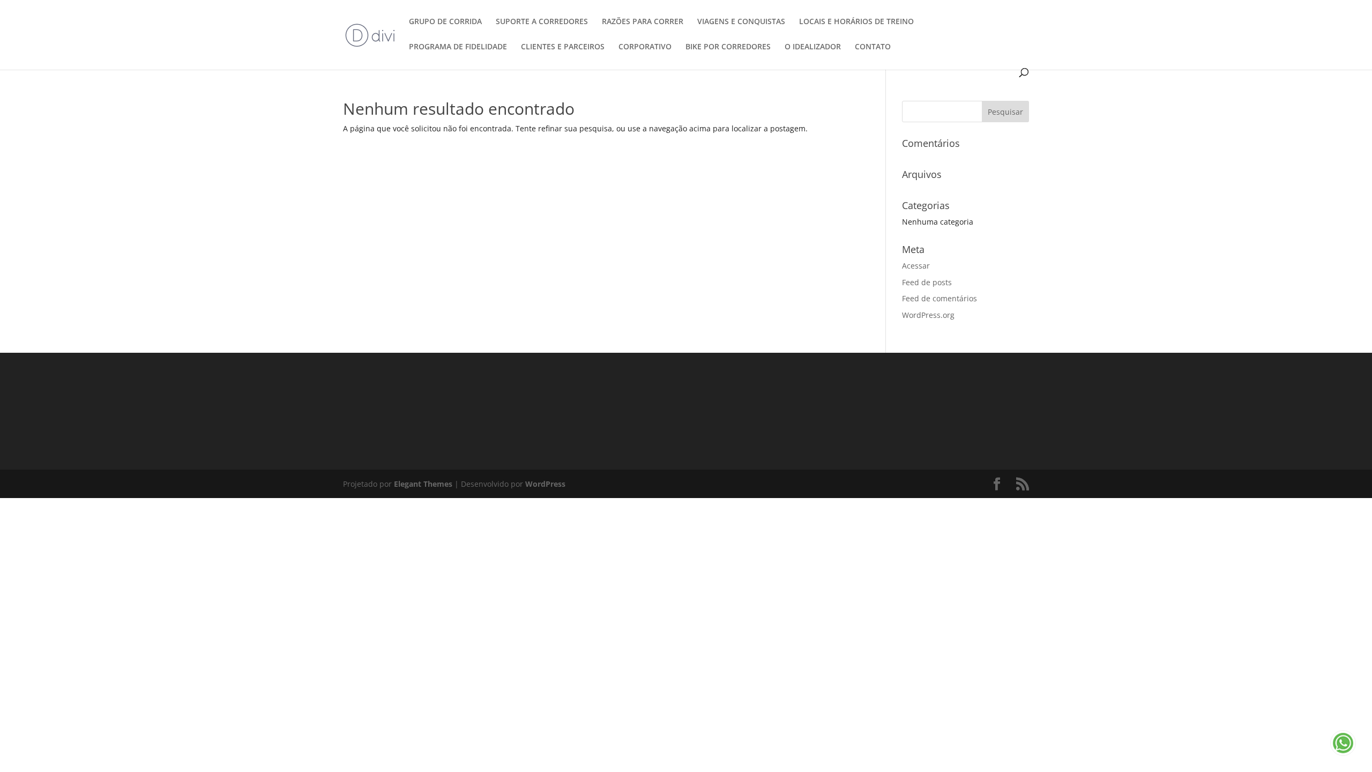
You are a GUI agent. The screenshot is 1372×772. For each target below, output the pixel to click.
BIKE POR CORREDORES (728, 47)
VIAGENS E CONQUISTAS (741, 22)
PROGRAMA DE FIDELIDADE (458, 47)
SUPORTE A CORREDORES (542, 22)
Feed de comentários (939, 298)
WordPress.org (928, 315)
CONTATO (873, 47)
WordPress (545, 484)
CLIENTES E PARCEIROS (563, 47)
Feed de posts (927, 282)
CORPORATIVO (645, 47)
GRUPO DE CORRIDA (445, 22)
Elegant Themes (423, 484)
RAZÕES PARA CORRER (642, 22)
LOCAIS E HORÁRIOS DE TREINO (856, 22)
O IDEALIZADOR (813, 47)
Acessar (916, 266)
